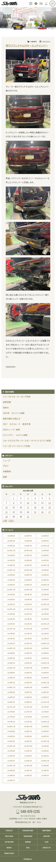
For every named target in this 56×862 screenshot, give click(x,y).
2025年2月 (11, 565)
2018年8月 (11, 692)
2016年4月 (28, 736)
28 (6, 516)
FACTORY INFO (9, 842)
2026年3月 (45, 541)
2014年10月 (28, 765)
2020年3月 (45, 658)
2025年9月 (45, 550)
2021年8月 (11, 633)
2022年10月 (28, 609)
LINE (35, 3)
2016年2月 (11, 741)
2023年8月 (11, 594)
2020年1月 (28, 663)
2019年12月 (45, 663)
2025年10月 (28, 550)
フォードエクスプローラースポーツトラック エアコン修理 (27, 440)
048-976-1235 (46, 3)
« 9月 (5, 520)
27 (49, 512)
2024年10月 (28, 570)
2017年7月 (28, 712)
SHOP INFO (46, 836)
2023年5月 (11, 599)
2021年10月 (28, 629)
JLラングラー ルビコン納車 (15, 435)
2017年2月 (11, 721)
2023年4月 (28, 599)
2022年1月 (28, 624)
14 (6, 507)
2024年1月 (28, 585)
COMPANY (28, 842)
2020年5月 (11, 658)
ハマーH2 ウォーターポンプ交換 (16, 396)
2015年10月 (28, 746)
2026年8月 (11, 536)
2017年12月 (45, 702)
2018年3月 (45, 697)
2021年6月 (45, 633)
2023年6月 (45, 594)
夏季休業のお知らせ (11, 418)
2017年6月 (45, 712)
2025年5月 (11, 560)
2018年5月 (11, 697)
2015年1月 (28, 761)
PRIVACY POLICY (9, 853)
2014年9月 (45, 765)
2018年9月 (45, 687)
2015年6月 (45, 751)
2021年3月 (45, 638)
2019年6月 (45, 672)
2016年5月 (11, 736)
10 (28, 502)
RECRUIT (9, 848)
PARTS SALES (9, 836)
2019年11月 (11, 668)
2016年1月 (28, 741)
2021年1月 (28, 643)
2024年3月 (45, 580)
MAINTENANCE (47, 830)
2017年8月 (11, 712)
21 (6, 512)
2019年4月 (28, 677)
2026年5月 (11, 541)
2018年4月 (28, 697)
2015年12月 (45, 741)
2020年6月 (45, 653)
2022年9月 (45, 609)
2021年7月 (28, 633)
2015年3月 (45, 756)
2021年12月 (45, 624)
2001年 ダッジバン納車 (14, 413)
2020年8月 (11, 653)
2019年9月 (45, 668)
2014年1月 (11, 780)
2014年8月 (11, 770)
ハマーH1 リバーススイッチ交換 (16, 446)
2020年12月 (45, 643)
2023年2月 (11, 604)
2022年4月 (28, 619)
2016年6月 (45, 731)
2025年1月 (28, 565)
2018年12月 (45, 682)
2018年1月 (28, 702)
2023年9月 (45, 589)
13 (49, 502)
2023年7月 (28, 594)
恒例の (6, 407)
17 (28, 507)
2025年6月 (45, 555)
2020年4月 (28, 658)
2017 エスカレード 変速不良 (16, 424)
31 (28, 516)
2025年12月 (45, 545)
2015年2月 (11, 761)
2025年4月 (28, 560)
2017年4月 (28, 717)
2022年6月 (45, 614)
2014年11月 (11, 765)
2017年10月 (28, 707)
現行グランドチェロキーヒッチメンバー (27, 45)
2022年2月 (11, 624)
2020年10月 (28, 648)
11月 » (11, 520)
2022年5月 (11, 619)
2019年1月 (28, 682)
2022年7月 (28, 614)
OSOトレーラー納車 (11, 429)
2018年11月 (11, 687)
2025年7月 (28, 555)
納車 (5, 476)
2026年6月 (45, 536)
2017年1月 (28, 721)
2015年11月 (11, 746)
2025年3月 (45, 560)
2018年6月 (45, 692)
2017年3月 (45, 717)
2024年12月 (45, 565)
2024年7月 (28, 575)
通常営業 (7, 402)
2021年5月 (11, 638)
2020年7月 (28, 653)
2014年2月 (45, 775)
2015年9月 (45, 746)
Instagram (30, 3)
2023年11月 (11, 589)
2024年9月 (45, 570)
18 (35, 507)
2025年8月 (11, 555)
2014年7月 (28, 770)
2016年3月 (45, 736)
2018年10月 (28, 687)
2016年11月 (11, 726)
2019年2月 (11, 682)
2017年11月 (11, 707)
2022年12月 (45, 604)
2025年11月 (11, 550)
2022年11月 (11, 609)
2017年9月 (45, 707)
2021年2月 (11, 643)
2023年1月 (28, 604)
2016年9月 (45, 726)
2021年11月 (11, 629)
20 (49, 507)
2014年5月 (11, 775)
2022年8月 (11, 614)
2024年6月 (45, 575)
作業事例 (33, 41)
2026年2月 (11, 545)
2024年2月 (11, 585)
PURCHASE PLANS (28, 830)
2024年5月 (11, 580)
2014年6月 (45, 770)
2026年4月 (28, 541)
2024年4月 (28, 580)
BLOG (27, 848)
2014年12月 (45, 761)
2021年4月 (28, 638)
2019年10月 (28, 668)
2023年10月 (28, 589)
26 (42, 512)
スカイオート (9, 3)
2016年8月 (11, 731)
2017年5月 (11, 717)
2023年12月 (45, 585)
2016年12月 (45, 721)
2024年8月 (11, 575)
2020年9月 (45, 648)
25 (35, 512)
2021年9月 (45, 629)
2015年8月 (11, 751)
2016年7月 (28, 731)
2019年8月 (11, 672)
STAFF (46, 842)
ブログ (5, 465)
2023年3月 (45, 599)
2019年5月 (11, 677)
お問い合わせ (41, 3)
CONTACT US (47, 848)
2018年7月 (28, 692)
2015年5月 (11, 756)
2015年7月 (28, 751)
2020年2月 (11, 663)
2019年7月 (28, 672)
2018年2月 (11, 702)
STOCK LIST (9, 830)
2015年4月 (28, 756)
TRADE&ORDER (27, 836)
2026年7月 (28, 536)
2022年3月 (45, 619)
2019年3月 (45, 677)
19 (42, 507)
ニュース (6, 460)
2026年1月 (28, 545)
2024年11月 (11, 570)
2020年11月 (11, 648)
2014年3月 (28, 775)
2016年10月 (28, 726)
